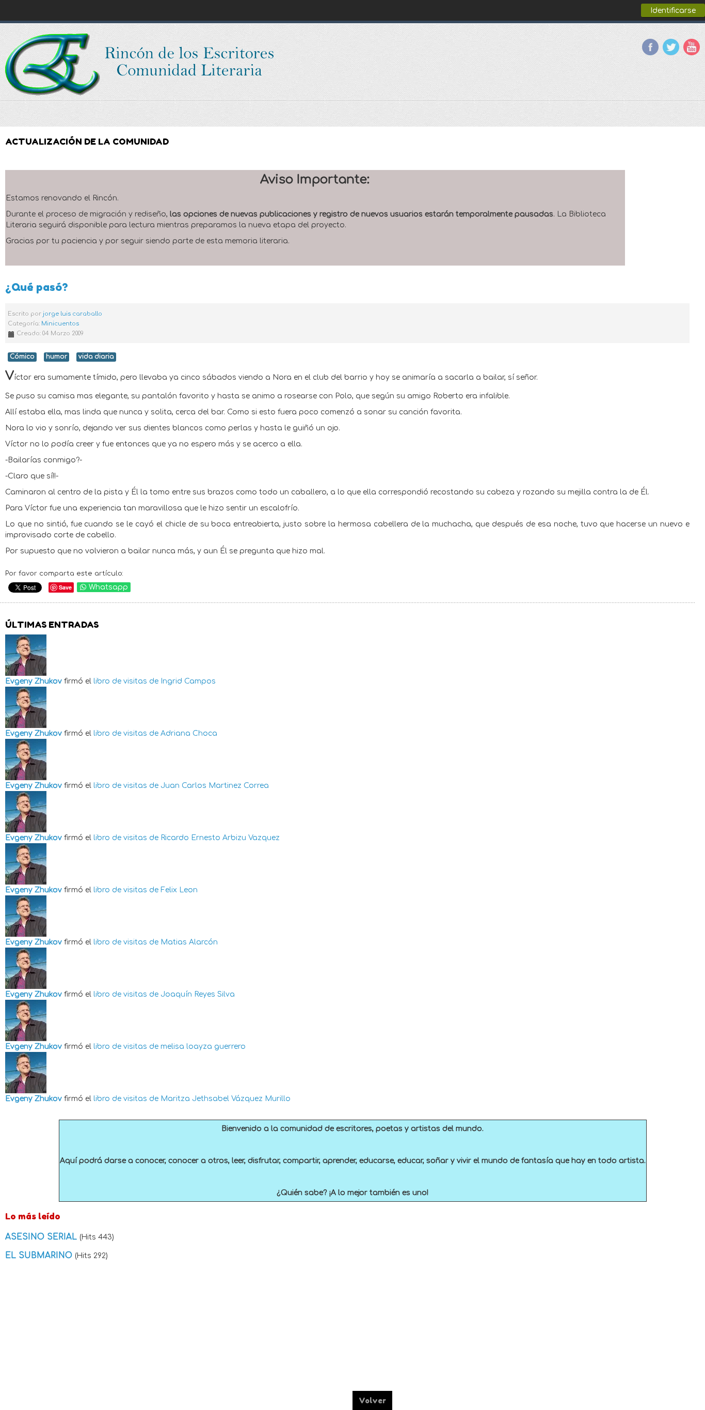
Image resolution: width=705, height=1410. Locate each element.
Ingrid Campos (188, 681)
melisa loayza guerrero (203, 1046)
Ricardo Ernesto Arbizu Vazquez (220, 838)
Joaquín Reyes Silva (198, 994)
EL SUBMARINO (40, 1255)
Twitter (671, 47)
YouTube (691, 47)
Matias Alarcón (189, 942)
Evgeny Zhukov (33, 681)
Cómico (22, 356)
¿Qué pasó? (36, 287)
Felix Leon (179, 890)
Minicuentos (60, 323)
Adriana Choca (189, 733)
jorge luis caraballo (72, 314)
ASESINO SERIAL (42, 1237)
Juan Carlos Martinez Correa (215, 785)
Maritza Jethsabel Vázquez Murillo (226, 1099)
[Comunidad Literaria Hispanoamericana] (140, 65)
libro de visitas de (125, 681)
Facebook (650, 47)
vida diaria (96, 356)
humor (56, 356)
